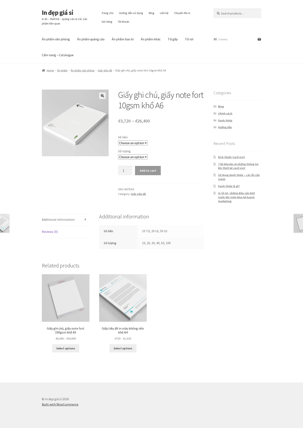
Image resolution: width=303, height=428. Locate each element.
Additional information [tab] (58, 219)
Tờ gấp (173, 39)
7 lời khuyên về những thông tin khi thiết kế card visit (238, 166)
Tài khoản (123, 21)
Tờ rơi (189, 39)
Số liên (123, 137)
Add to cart (148, 170)
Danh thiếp (225, 120)
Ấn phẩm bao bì (123, 39)
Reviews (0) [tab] (50, 232)
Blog (151, 13)
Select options (65, 348)
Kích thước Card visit (231, 157)
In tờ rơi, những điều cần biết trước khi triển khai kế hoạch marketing (236, 197)
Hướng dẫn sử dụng (131, 13)
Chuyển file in (182, 13)
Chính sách (225, 113)
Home (50, 70)
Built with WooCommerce (60, 404)
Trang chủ (108, 13)
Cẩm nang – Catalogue (58, 55)
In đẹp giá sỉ (57, 12)
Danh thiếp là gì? (229, 186)
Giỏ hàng (107, 21)
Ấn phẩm (62, 70)
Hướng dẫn (225, 127)
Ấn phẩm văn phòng (56, 39)
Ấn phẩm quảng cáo (91, 39)
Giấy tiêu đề (105, 70)
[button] (102, 95)
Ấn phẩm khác (151, 39)
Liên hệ (164, 13)
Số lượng (124, 151)
